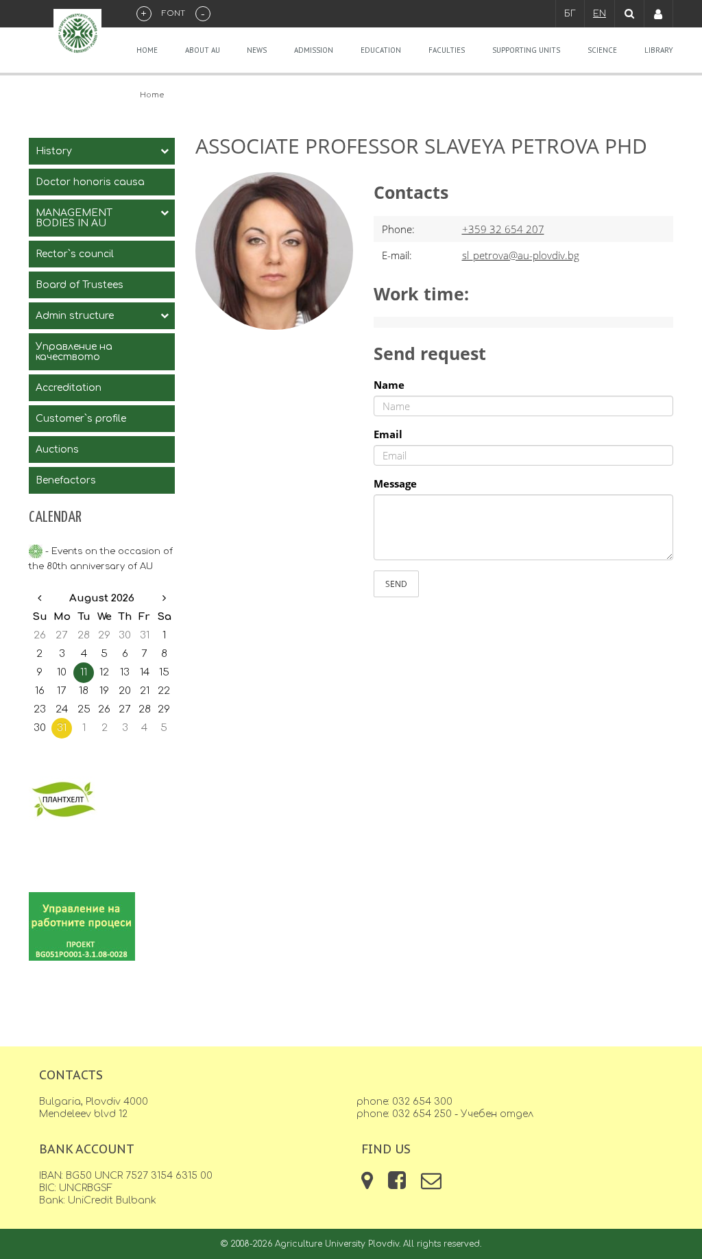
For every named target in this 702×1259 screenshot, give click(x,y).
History (54, 151)
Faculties (446, 50)
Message (395, 483)
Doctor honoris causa (90, 182)
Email (388, 434)
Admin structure (75, 316)
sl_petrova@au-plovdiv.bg (520, 255)
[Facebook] (398, 1184)
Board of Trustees (79, 285)
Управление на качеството (74, 351)
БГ (570, 14)
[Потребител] (658, 13)
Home (147, 50)
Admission (313, 50)
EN (599, 14)
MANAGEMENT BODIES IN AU (74, 218)
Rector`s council (75, 254)
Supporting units (526, 50)
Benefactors (66, 480)
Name (389, 385)
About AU (202, 50)
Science (602, 50)
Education (381, 50)
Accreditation (68, 388)
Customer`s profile (81, 418)
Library (658, 50)
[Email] (431, 1184)
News (257, 50)
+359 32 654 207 (503, 229)
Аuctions (57, 449)
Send (396, 584)
